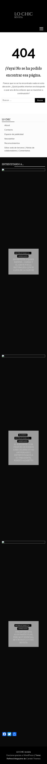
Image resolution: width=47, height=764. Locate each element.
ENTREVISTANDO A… (13, 164)
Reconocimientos (12, 143)
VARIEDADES (23, 256)
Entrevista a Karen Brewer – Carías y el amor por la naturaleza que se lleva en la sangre (23, 264)
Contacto (8, 129)
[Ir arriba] (44, 761)
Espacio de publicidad (13, 134)
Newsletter (9, 138)
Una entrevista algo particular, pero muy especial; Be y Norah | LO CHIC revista (23, 637)
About (7, 125)
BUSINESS (23, 435)
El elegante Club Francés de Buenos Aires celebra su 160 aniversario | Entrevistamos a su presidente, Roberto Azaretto (23, 452)
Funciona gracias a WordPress (20, 755)
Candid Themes (33, 758)
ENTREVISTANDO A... (22, 253)
